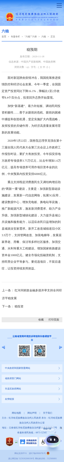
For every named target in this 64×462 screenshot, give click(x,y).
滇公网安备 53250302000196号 (21, 458)
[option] (32, 347)
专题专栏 (15, 36)
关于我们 (47, 413)
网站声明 (32, 413)
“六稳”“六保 (31, 36)
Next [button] (60, 347)
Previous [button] (3, 347)
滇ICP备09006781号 (37, 453)
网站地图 (16, 413)
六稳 (43, 36)
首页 (4, 36)
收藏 (41, 319)
